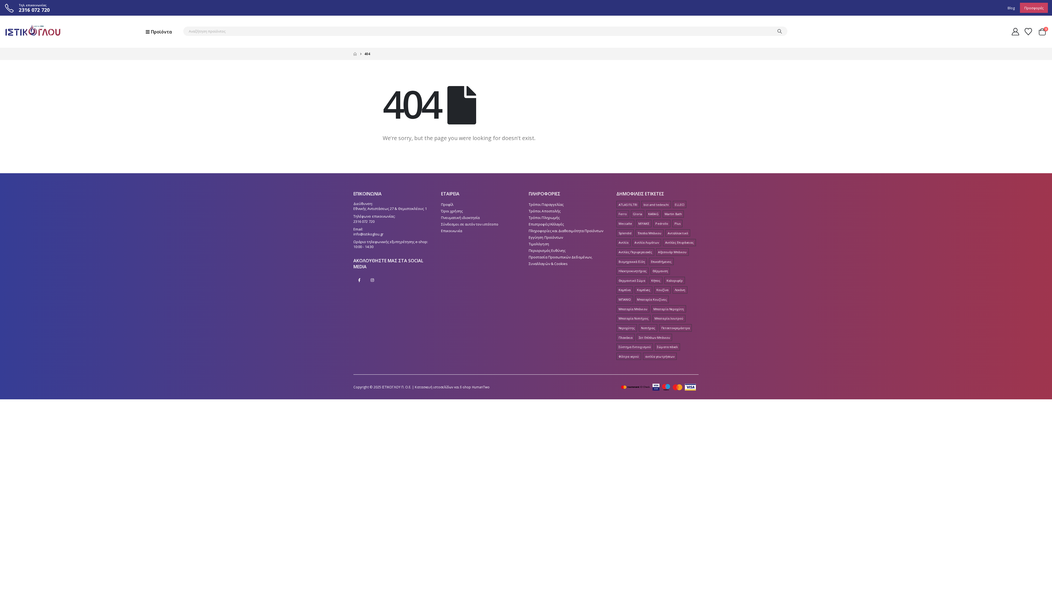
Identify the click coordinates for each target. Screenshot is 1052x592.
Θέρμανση (660, 271)
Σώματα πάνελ (667, 347)
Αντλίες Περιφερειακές (635, 252)
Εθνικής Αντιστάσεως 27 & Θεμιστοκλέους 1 (390, 208)
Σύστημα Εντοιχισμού (635, 347)
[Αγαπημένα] (1028, 31)
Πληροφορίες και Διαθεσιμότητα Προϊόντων (566, 230)
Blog (1011, 7)
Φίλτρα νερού (629, 356)
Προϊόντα (161, 32)
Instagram (372, 280)
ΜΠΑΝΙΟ (625, 299)
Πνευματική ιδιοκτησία (460, 217)
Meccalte (625, 223)
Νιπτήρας (648, 328)
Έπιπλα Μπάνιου (650, 233)
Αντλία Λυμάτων (646, 242)
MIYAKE (643, 223)
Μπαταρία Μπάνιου (633, 309)
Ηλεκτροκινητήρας (633, 271)
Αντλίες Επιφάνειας (679, 242)
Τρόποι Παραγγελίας (546, 204)
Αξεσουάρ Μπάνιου (672, 252)
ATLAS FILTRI (628, 205)
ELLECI (679, 205)
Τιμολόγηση (539, 243)
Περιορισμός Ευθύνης (547, 250)
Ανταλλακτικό (678, 233)
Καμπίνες (643, 290)
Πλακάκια (626, 337)
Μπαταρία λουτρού (668, 318)
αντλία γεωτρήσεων (659, 356)
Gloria (637, 214)
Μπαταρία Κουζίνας (652, 299)
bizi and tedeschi (656, 205)
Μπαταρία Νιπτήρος (633, 318)
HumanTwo (481, 387)
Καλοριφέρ (675, 280)
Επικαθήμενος (661, 262)
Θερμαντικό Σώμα (632, 280)
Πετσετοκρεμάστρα (675, 328)
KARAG (653, 214)
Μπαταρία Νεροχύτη (668, 309)
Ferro (623, 214)
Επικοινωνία (451, 230)
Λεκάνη (680, 290)
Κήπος (655, 280)
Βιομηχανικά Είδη (632, 262)
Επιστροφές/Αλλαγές (546, 224)
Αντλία (623, 242)
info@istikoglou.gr (368, 234)
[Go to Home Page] (355, 54)
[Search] (779, 31)
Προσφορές (1034, 7)
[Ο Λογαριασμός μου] (1015, 31)
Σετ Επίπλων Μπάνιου (654, 337)
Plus (677, 223)
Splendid (625, 233)
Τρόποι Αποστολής (545, 211)
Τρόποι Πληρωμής (544, 217)
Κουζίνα (662, 290)
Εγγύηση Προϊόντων (546, 237)
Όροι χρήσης (452, 211)
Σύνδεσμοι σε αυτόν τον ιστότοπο (469, 224)
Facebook (359, 280)
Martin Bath (673, 214)
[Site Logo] (32, 32)
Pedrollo (661, 223)
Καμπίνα (625, 290)
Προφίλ (447, 204)
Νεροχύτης (627, 328)
